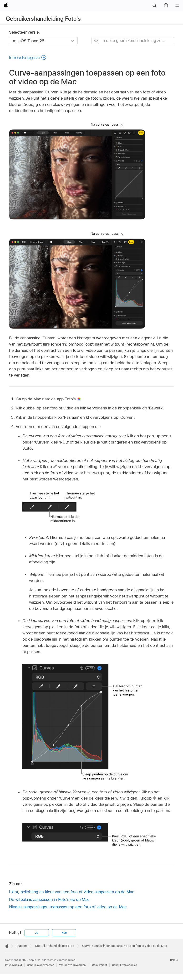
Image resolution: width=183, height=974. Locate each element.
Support (21, 946)
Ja (36, 932)
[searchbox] (133, 40)
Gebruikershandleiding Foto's (43, 18)
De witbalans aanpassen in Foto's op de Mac (49, 899)
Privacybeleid (13, 965)
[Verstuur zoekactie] (96, 40)
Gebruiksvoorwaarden (40, 965)
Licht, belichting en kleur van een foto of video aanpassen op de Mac (71, 891)
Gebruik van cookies (124, 965)
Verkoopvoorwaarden (72, 965)
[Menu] (177, 5)
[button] (154, 5)
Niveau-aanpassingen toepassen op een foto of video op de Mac (68, 906)
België (174, 960)
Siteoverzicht (99, 965)
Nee (64, 932)
